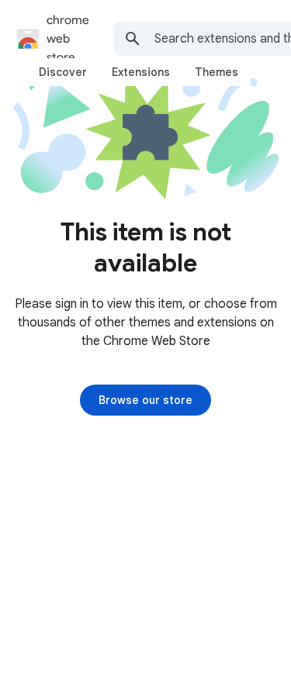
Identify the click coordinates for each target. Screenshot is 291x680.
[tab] (62, 72)
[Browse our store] (145, 400)
